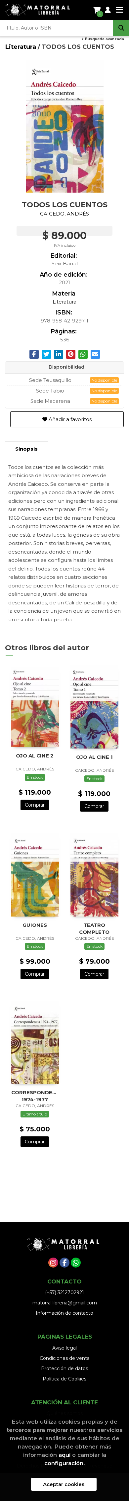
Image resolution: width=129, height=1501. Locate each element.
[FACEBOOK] (64, 1263)
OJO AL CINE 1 (94, 757)
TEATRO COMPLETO (94, 928)
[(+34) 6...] (76, 1263)
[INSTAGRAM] (53, 1263)
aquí (64, 1455)
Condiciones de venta (65, 1358)
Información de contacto (64, 1313)
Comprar (35, 805)
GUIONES (34, 925)
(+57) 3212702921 (64, 1292)
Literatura (21, 46)
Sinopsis (26, 449)
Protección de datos (64, 1368)
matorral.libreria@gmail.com (64, 1303)
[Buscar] (121, 28)
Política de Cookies (64, 1379)
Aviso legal (64, 1348)
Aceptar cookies (63, 1484)
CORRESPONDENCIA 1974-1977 (34, 1095)
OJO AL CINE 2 (35, 755)
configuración (63, 1463)
